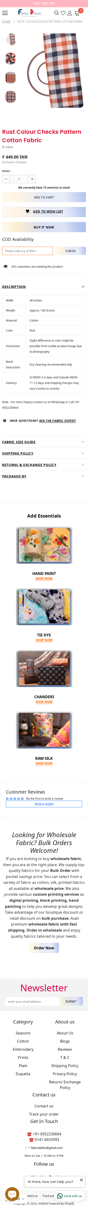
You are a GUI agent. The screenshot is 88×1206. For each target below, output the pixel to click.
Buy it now (44, 227)
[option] (52, 70)
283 (13, 267)
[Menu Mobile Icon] (5, 13)
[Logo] (28, 13)
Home (6, 22)
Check (70, 251)
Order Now (44, 947)
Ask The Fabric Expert (57, 421)
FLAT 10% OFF (44, 3)
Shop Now (44, 578)
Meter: (6, 171)
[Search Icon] (56, 13)
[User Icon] (69, 13)
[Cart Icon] (77, 13)
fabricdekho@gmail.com (47, 1148)
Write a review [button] (44, 804)
